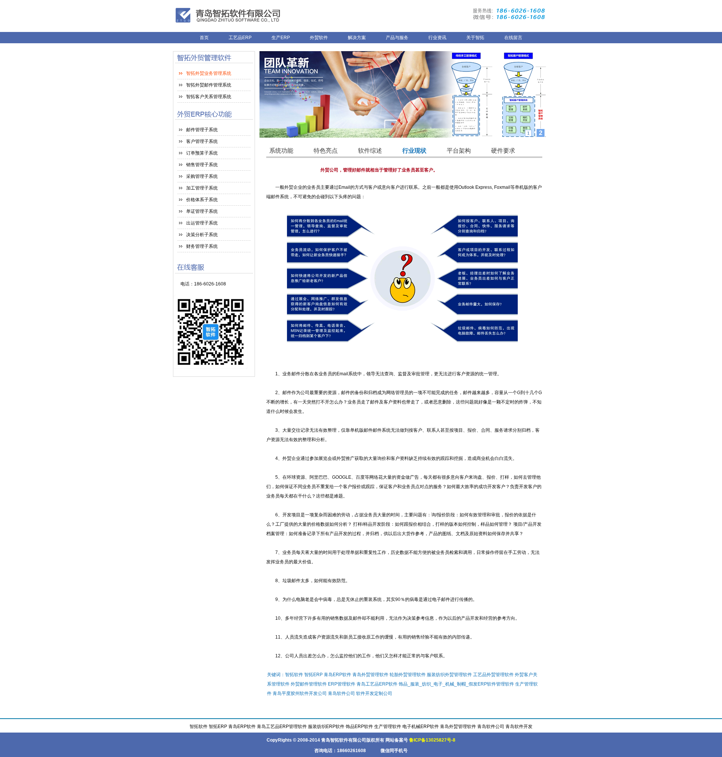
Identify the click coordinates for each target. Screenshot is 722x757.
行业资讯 (437, 37)
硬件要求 (503, 150)
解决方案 (357, 37)
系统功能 (281, 150)
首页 (204, 37)
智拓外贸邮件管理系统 (208, 85)
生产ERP (281, 37)
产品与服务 (397, 37)
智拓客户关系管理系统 (208, 96)
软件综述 (370, 150)
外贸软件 (319, 37)
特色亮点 (326, 150)
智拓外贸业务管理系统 (208, 73)
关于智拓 (475, 37)
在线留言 (513, 37)
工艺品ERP (241, 37)
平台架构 (459, 150)
